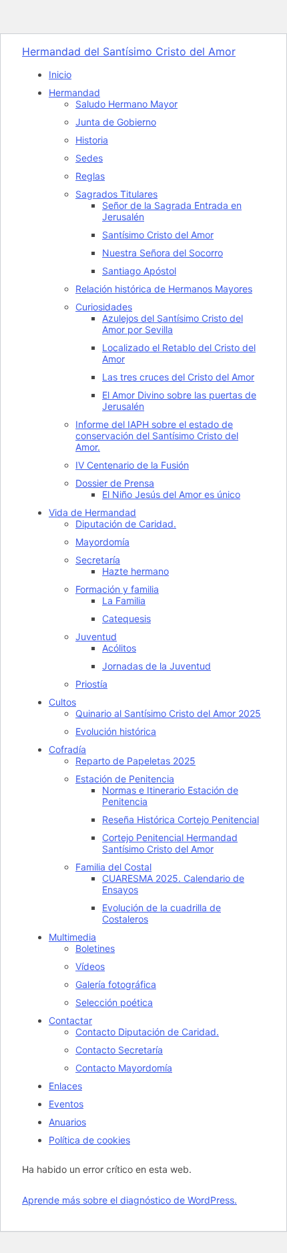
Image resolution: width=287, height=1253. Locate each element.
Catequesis (126, 618)
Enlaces (65, 1085)
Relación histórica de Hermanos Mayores (163, 288)
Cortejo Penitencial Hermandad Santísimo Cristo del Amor (170, 843)
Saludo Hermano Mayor (126, 103)
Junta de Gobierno (115, 122)
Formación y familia (117, 589)
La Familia (124, 600)
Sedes (89, 158)
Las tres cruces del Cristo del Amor (178, 377)
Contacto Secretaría (119, 1049)
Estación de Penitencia (124, 778)
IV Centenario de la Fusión (132, 465)
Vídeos (90, 966)
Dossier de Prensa (114, 483)
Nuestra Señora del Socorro (162, 252)
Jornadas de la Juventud (156, 666)
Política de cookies (89, 1140)
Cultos (62, 702)
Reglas (90, 176)
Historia (91, 140)
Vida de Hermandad (92, 512)
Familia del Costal (113, 866)
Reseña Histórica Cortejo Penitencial (180, 819)
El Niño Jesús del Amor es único (171, 494)
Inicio (60, 74)
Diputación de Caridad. (125, 523)
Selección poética (114, 1002)
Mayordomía (102, 541)
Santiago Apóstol (139, 270)
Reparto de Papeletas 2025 (135, 760)
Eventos (66, 1103)
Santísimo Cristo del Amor (158, 234)
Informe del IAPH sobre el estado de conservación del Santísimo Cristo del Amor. (156, 436)
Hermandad (74, 92)
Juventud (96, 636)
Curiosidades (103, 306)
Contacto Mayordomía (123, 1067)
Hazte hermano (135, 571)
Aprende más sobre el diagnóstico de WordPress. (129, 1200)
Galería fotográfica (115, 984)
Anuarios (67, 1121)
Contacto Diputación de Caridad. (147, 1031)
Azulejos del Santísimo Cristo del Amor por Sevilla (172, 323)
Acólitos (119, 648)
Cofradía (67, 749)
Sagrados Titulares (116, 194)
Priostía (91, 684)
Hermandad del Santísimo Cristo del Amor (129, 51)
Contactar (70, 1020)
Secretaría (97, 559)
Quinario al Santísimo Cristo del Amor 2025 (168, 713)
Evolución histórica (115, 731)
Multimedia (72, 937)
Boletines (95, 948)
